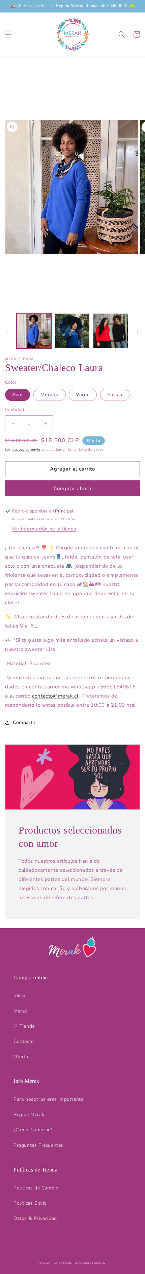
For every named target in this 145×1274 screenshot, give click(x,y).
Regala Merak (28, 1114)
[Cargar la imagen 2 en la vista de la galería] (72, 330)
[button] (8, 34)
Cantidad (14, 410)
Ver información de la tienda (44, 529)
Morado (49, 394)
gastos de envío (26, 449)
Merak (20, 1011)
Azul (17, 394)
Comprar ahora (72, 488)
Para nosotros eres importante (48, 1099)
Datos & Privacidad (35, 1218)
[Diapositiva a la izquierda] (7, 332)
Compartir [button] (24, 722)
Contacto (23, 1041)
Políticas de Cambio (35, 1188)
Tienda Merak (61, 1263)
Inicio (19, 995)
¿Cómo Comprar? (32, 1130)
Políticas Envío (30, 1203)
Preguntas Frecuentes (38, 1145)
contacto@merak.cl (55, 695)
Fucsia (114, 394)
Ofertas (22, 1056)
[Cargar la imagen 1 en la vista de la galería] (34, 330)
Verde (83, 394)
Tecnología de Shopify (89, 1263)
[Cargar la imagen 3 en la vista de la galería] (110, 330)
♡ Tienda (24, 1026)
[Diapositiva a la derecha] (137, 332)
